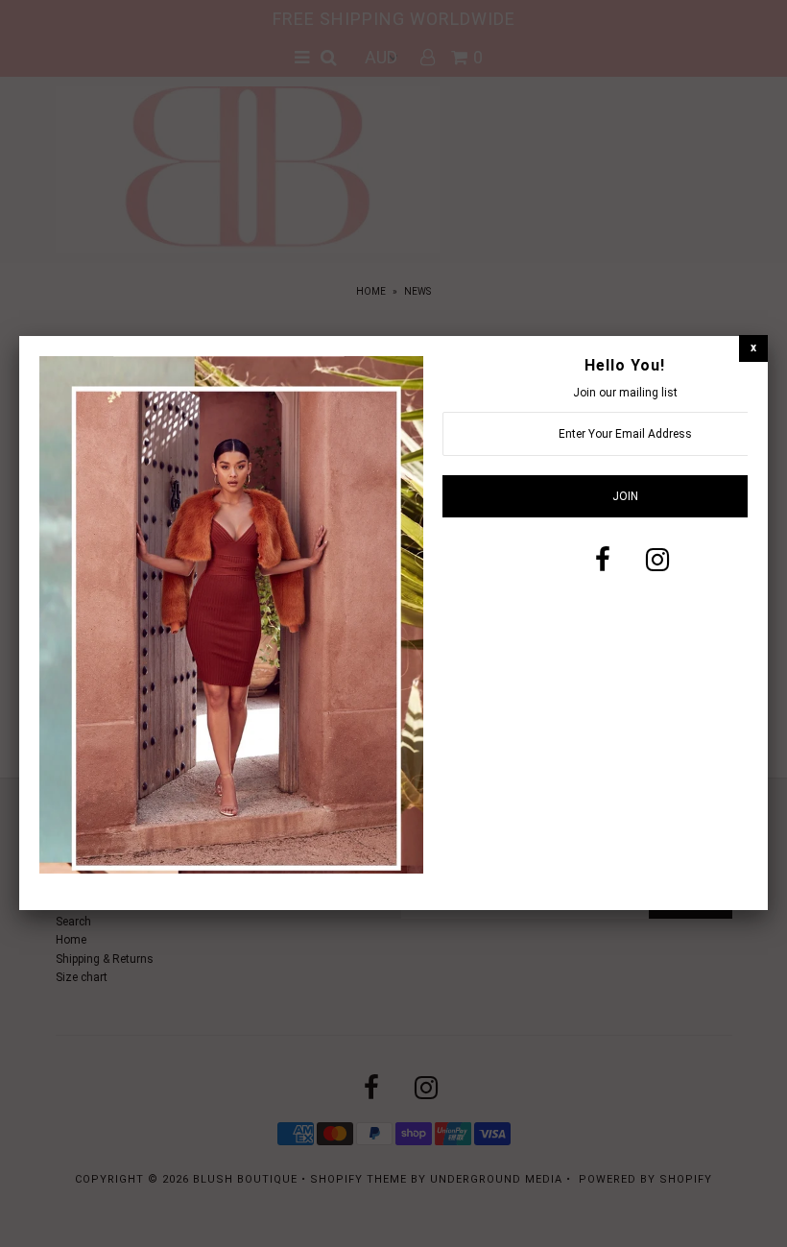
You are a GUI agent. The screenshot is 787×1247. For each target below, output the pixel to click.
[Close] (753, 348)
